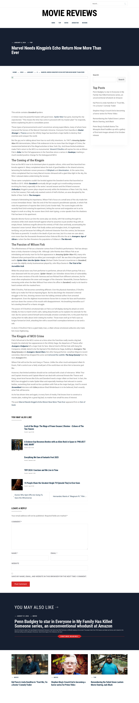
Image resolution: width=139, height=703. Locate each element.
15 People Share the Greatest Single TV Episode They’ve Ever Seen (52, 483)
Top (60, 23)
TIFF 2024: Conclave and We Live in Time (41, 470)
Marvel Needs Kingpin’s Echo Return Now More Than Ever (42, 402)
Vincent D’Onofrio (57, 149)
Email (54, 553)
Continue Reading (69, 636)
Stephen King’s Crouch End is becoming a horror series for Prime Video (109, 112)
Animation (75, 23)
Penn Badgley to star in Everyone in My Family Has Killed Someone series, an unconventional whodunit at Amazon (108, 95)
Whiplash (51, 170)
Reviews (84, 23)
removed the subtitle (64, 355)
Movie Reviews (69, 13)
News (53, 23)
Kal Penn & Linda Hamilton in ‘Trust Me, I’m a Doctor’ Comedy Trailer (109, 104)
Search (96, 75)
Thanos (23, 133)
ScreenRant (16, 387)
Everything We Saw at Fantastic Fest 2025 (41, 457)
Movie (66, 23)
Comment (16, 522)
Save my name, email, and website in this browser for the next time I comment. (49, 576)
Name (14, 553)
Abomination (64, 170)
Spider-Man (58, 117)
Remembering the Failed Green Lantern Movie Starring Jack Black (109, 120)
